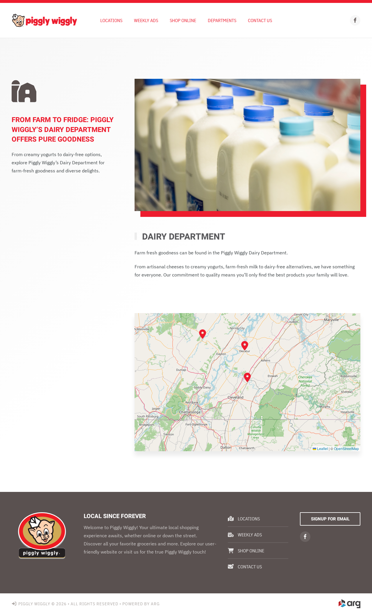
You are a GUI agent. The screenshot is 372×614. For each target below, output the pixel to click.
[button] (247, 377)
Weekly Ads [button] (146, 20)
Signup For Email (330, 519)
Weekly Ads (250, 535)
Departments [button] (222, 20)
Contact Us (260, 20)
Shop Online (183, 20)
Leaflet (322, 448)
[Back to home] (44, 20)
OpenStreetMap (346, 448)
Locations (111, 20)
